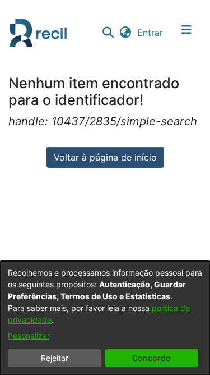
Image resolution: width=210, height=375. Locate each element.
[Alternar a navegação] (186, 32)
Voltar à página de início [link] (105, 157)
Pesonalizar (29, 335)
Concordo (151, 358)
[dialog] (105, 318)
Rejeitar (54, 358)
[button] (108, 32)
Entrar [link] (150, 32)
